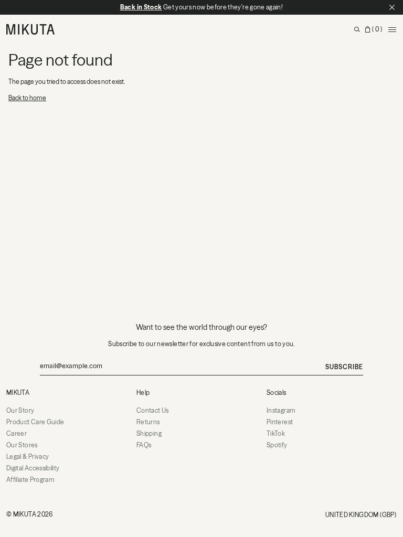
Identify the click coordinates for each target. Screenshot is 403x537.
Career (16, 433)
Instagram (281, 410)
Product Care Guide (35, 422)
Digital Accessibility (33, 468)
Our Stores (22, 445)
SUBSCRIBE (344, 367)
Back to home (27, 98)
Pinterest (280, 422)
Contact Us (152, 410)
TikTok (276, 433)
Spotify (277, 445)
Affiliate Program (30, 480)
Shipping (149, 433)
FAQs (143, 445)
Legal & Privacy (27, 456)
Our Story (20, 410)
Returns (148, 422)
